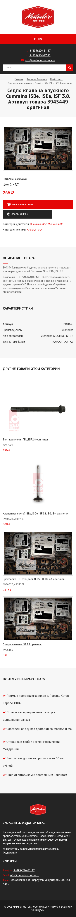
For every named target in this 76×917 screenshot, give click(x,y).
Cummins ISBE (38, 224)
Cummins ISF (55, 224)
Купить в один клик (22, 204)
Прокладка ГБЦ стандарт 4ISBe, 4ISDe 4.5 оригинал (34, 579)
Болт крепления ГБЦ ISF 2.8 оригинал (25, 439)
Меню (38, 39)
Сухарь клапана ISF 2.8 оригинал (22, 644)
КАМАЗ (31, 229)
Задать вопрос (19, 214)
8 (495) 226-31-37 (40, 50)
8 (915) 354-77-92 (40, 55)
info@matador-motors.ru (40, 60)
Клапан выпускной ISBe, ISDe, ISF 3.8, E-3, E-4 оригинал (35, 513)
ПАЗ (39, 229)
